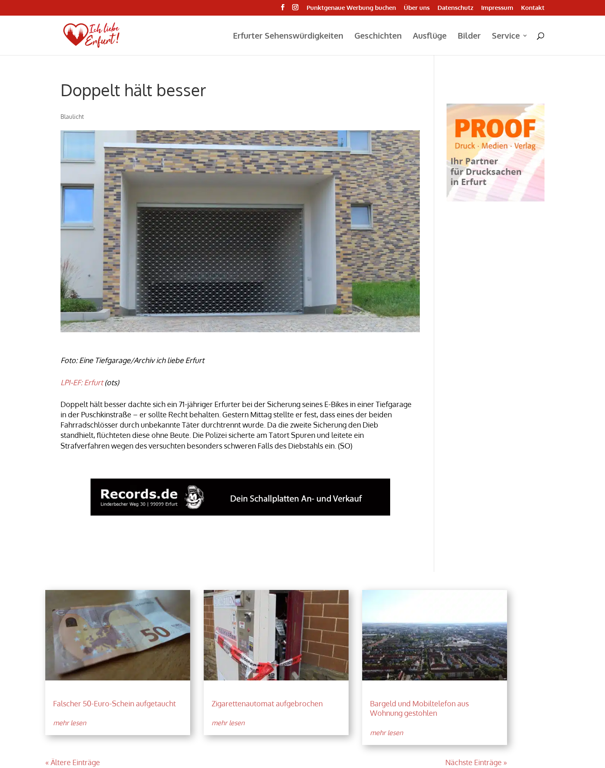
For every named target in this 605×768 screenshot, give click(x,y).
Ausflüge (430, 36)
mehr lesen (69, 723)
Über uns (417, 8)
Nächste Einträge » (476, 762)
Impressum (497, 8)
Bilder (469, 36)
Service (506, 36)
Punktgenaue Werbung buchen (351, 8)
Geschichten (378, 36)
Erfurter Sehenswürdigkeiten (288, 36)
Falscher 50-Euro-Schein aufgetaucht (114, 703)
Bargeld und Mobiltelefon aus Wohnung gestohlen (419, 708)
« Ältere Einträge (72, 762)
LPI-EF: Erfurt (81, 382)
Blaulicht (72, 116)
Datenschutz (455, 8)
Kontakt (532, 8)
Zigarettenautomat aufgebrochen (267, 703)
